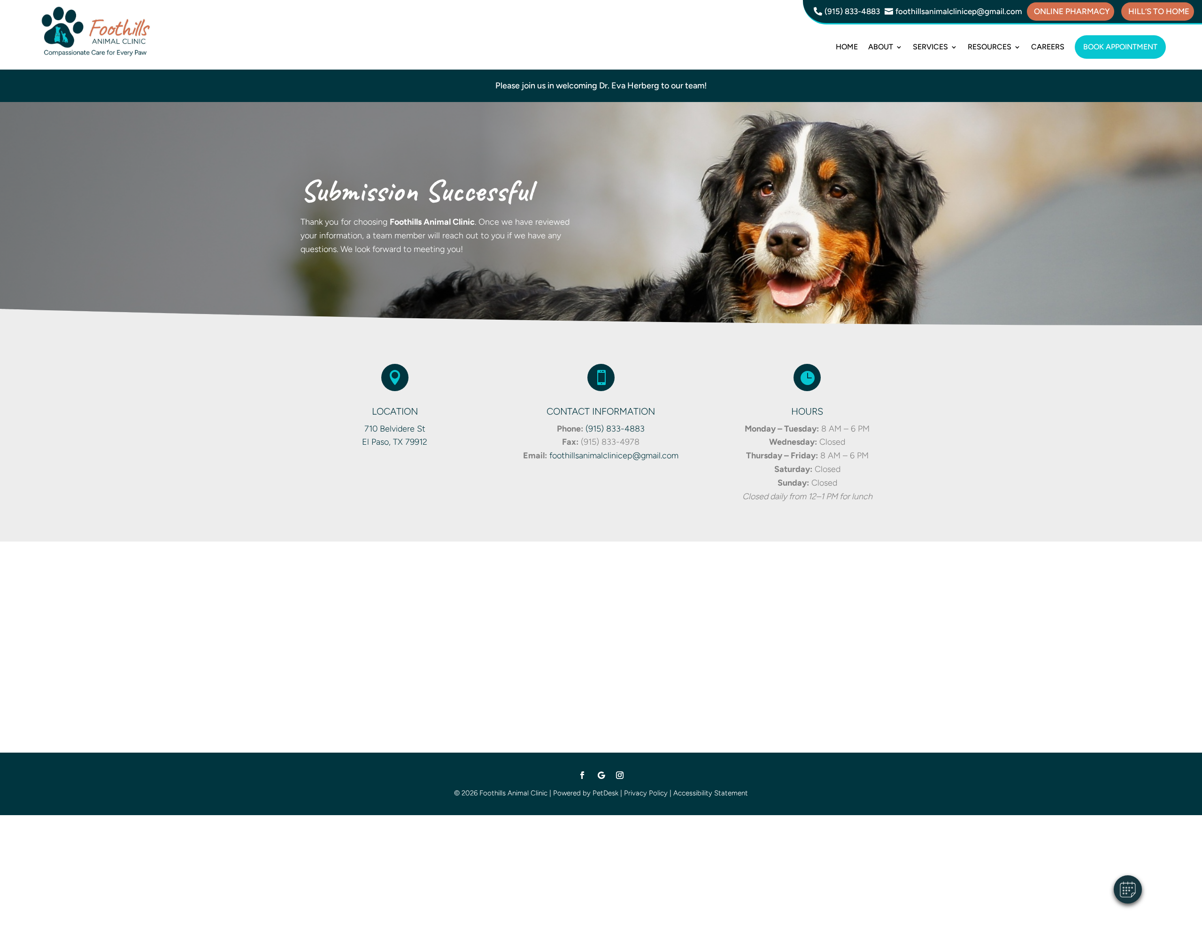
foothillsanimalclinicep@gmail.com (613, 455)
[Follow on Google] (601, 775)
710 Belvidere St (394, 429)
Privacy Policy (646, 793)
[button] (1128, 889)
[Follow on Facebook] (582, 775)
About (880, 46)
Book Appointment (1120, 46)
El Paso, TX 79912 (394, 442)
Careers (1047, 46)
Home (847, 46)
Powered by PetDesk (585, 793)
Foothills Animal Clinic (432, 222)
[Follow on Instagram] (619, 775)
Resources (989, 46)
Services (930, 46)
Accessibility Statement (710, 793)
